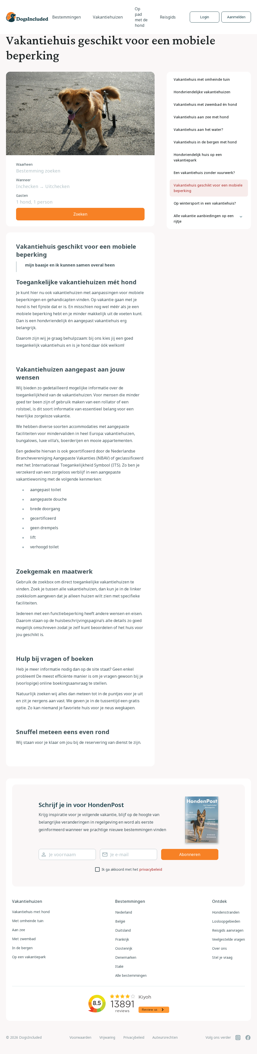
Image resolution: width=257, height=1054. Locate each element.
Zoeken (80, 214)
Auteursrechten (165, 1037)
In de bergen (22, 947)
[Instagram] (238, 1037)
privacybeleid (150, 869)
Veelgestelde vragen (228, 939)
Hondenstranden (225, 912)
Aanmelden (236, 17)
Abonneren (189, 854)
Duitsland (123, 930)
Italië (119, 966)
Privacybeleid (133, 1037)
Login (204, 17)
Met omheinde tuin (27, 920)
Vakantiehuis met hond (31, 911)
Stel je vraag (222, 957)
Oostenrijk (123, 948)
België (120, 921)
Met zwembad (24, 938)
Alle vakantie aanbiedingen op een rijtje (204, 218)
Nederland (123, 912)
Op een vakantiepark (29, 956)
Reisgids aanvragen (227, 930)
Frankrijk (122, 939)
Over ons (219, 948)
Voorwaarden (80, 1037)
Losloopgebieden (226, 921)
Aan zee (18, 929)
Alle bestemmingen (131, 975)
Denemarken (125, 957)
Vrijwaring (107, 1037)
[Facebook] (248, 1037)
